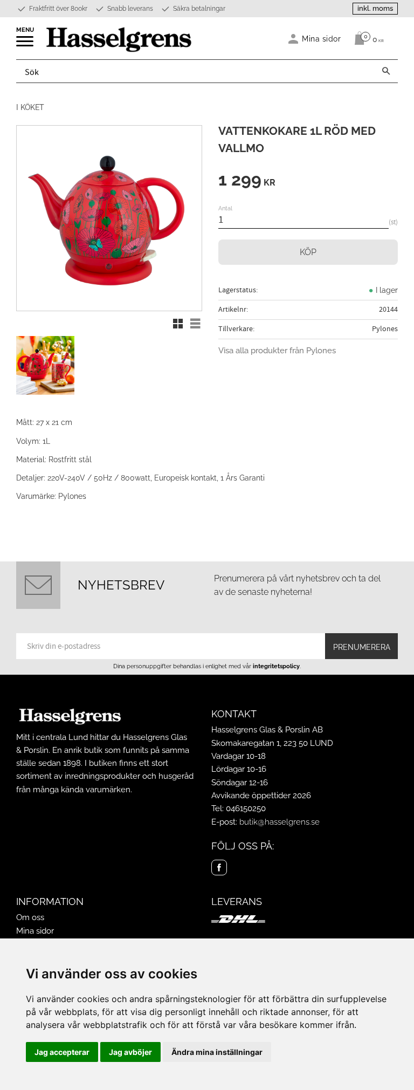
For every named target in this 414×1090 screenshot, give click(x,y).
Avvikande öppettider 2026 (261, 795)
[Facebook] (219, 867)
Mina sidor (35, 931)
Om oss (30, 917)
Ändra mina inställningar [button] (217, 1052)
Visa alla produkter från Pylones (277, 350)
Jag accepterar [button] (61, 1052)
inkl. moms (375, 8)
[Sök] (386, 71)
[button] (25, 44)
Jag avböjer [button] (130, 1052)
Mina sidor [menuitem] (321, 38)
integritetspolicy (276, 666)
